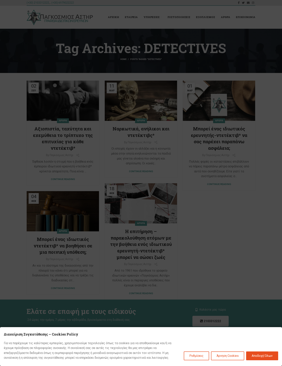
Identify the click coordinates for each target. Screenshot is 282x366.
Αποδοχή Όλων (262, 356)
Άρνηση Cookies (228, 356)
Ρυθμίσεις (196, 356)
